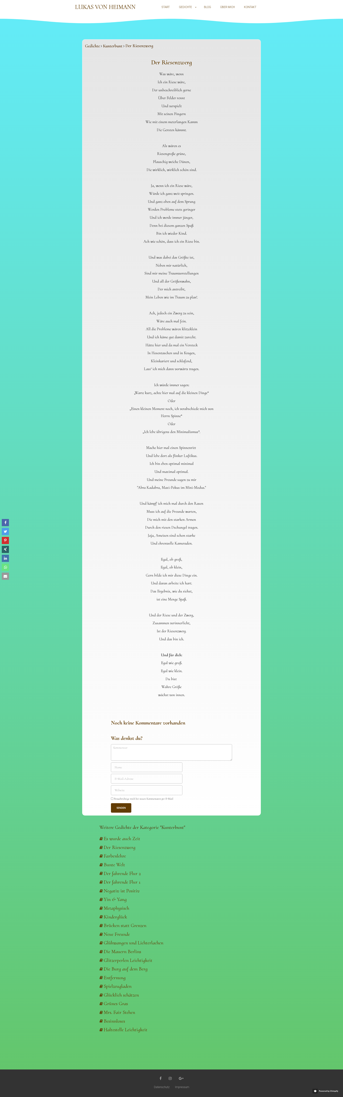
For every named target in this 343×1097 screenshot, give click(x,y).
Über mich (227, 7)
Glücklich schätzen (121, 995)
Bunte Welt (114, 865)
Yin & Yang (115, 899)
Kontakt (250, 7)
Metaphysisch (116, 908)
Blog (207, 7)
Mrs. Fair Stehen (119, 1012)
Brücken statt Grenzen (125, 925)
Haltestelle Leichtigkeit (125, 1030)
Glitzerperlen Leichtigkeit (128, 960)
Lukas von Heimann (105, 7)
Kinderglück (115, 917)
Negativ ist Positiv (122, 891)
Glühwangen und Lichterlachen (133, 943)
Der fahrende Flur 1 (122, 882)
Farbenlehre (115, 856)
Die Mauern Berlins (122, 951)
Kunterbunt (112, 46)
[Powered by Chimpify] (325, 1091)
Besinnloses (114, 1021)
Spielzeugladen (117, 986)
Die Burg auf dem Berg (126, 969)
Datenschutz (162, 1087)
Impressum (182, 1087)
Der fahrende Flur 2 (122, 873)
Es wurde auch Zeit (122, 839)
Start (165, 7)
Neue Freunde (117, 934)
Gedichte (185, 7)
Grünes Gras (116, 1003)
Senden (121, 808)
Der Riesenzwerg (119, 847)
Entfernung (115, 978)
